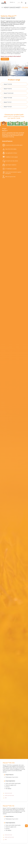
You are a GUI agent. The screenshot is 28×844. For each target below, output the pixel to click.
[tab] (4, 124)
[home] (5, 3)
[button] (12, 2)
